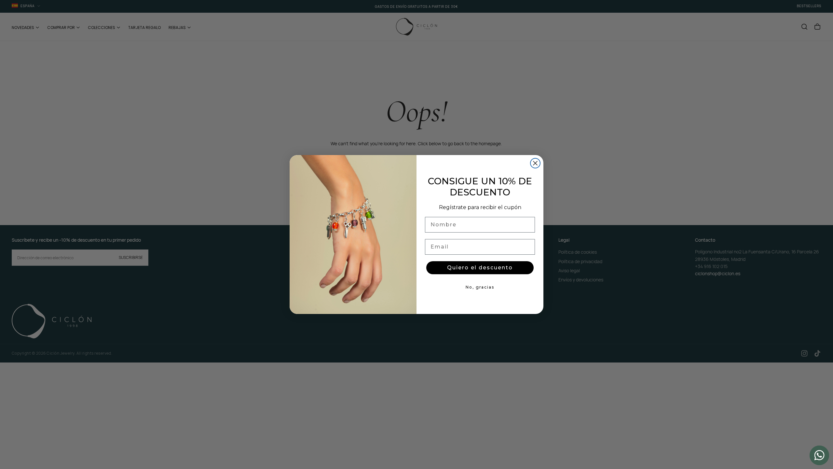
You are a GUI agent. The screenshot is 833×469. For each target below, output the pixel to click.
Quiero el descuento (480, 267)
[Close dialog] (535, 163)
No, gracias (480, 287)
